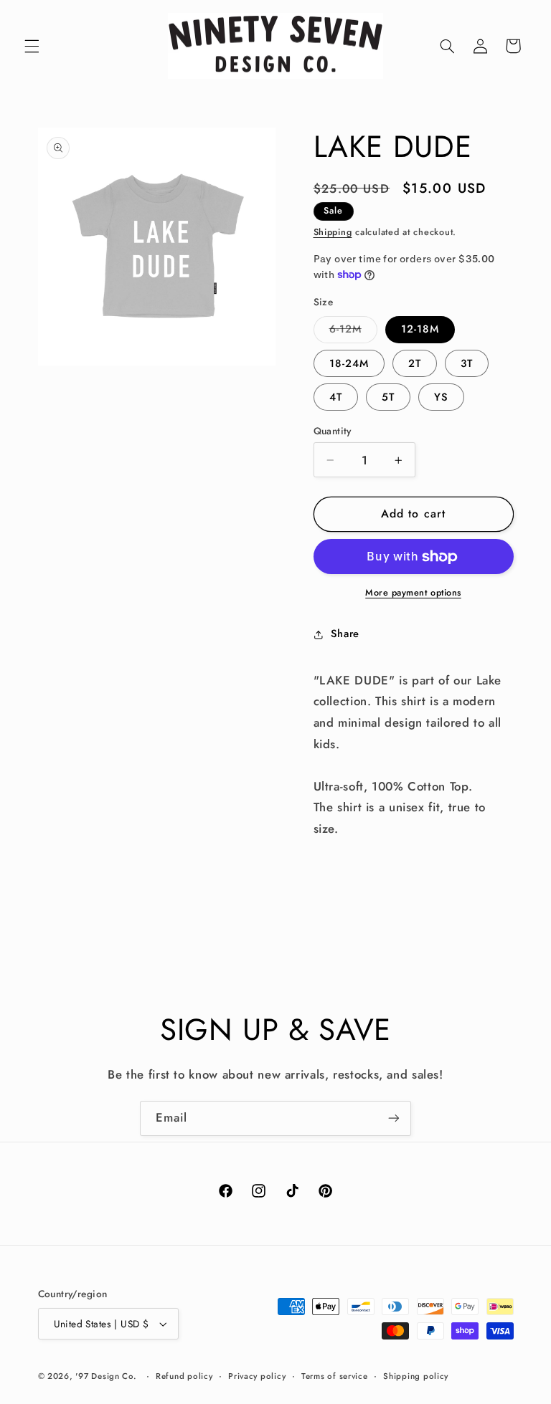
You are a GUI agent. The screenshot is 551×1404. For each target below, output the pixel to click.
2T (414, 363)
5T (388, 397)
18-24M (349, 363)
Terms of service (334, 1376)
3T (467, 363)
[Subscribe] (393, 1118)
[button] (31, 45)
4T (335, 397)
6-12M (353, 331)
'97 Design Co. (105, 1376)
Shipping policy (415, 1376)
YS (441, 397)
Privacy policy (257, 1376)
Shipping (333, 232)
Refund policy (184, 1376)
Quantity (333, 431)
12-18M (420, 329)
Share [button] (345, 633)
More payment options (413, 592)
